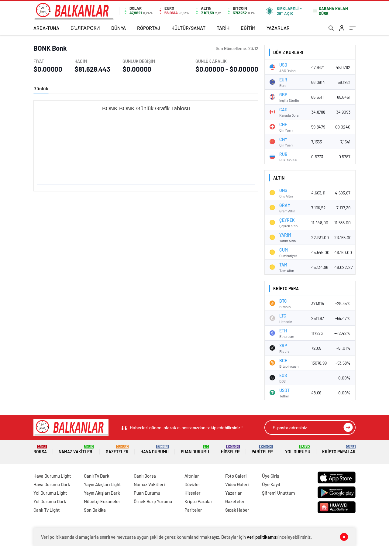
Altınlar (191, 476)
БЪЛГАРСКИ (85, 28)
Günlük (40, 88)
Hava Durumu (154, 449)
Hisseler (230, 449)
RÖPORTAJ (148, 28)
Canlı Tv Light (46, 510)
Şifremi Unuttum (278, 493)
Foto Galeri (235, 476)
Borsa (40, 449)
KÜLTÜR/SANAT (188, 28)
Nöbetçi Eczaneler (102, 501)
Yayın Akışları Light (102, 484)
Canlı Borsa (145, 476)
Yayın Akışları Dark (102, 493)
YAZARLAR (278, 28)
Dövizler (192, 484)
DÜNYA (118, 28)
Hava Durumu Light (52, 476)
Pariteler (262, 449)
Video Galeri (237, 484)
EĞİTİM (248, 28)
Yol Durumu (297, 449)
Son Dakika (95, 510)
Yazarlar (233, 493)
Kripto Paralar (339, 449)
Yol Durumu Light (50, 493)
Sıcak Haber (237, 510)
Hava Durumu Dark (51, 484)
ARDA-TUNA (46, 28)
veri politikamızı (262, 537)
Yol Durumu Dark (49, 501)
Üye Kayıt (271, 484)
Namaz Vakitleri (76, 449)
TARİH (223, 28)
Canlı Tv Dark (96, 476)
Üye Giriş (270, 476)
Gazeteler (117, 449)
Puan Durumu (195, 449)
